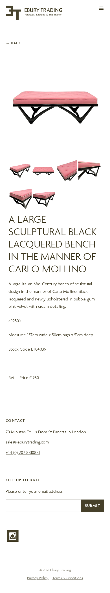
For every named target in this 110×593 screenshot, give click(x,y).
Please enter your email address (34, 491)
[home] (34, 13)
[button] (101, 8)
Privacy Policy (38, 578)
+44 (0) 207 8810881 (23, 452)
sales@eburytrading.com (27, 442)
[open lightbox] (55, 106)
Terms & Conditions (67, 578)
